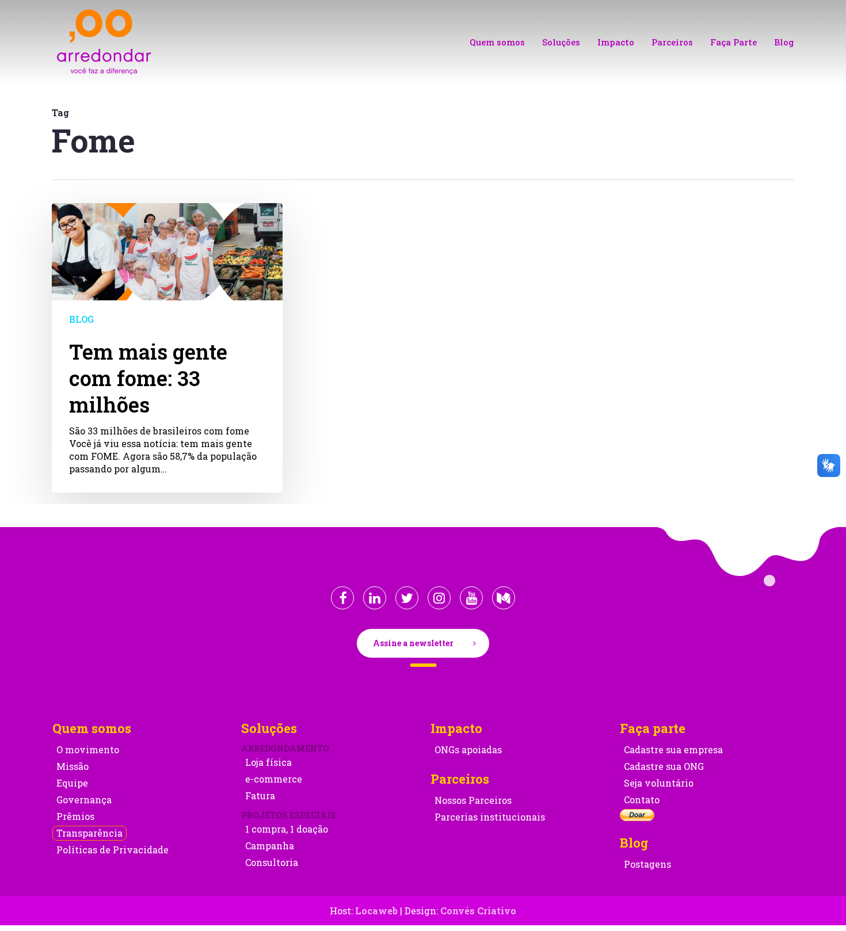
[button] (423, 643)
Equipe (72, 783)
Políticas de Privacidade (112, 850)
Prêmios (75, 816)
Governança (84, 799)
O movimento (87, 749)
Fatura (260, 795)
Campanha (269, 846)
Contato (642, 799)
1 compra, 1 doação (286, 829)
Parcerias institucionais (490, 817)
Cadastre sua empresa (673, 749)
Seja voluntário (658, 783)
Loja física (268, 762)
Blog (81, 319)
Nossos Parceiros (473, 800)
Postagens (647, 864)
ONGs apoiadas (468, 749)
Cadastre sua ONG (664, 766)
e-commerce (273, 779)
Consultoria (271, 862)
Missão (72, 766)
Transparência (89, 833)
